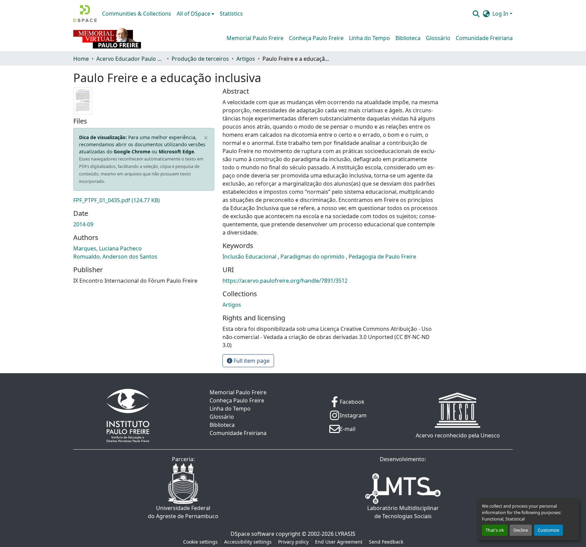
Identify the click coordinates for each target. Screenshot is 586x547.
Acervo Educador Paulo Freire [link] (130, 58)
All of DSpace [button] (193, 13)
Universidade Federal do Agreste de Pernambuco (183, 512)
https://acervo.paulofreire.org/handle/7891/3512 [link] (285, 280)
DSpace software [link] (252, 533)
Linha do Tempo (369, 38)
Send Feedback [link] (386, 542)
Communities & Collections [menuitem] (136, 13)
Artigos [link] (245, 58)
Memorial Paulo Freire (255, 38)
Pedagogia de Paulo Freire (382, 256)
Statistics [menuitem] (231, 13)
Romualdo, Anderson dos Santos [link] (115, 256)
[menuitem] (195, 14)
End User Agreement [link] (339, 542)
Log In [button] (501, 13)
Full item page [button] (251, 360)
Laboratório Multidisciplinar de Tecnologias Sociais (403, 512)
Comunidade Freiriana (484, 38)
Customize (548, 530)
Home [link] (81, 58)
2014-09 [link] (83, 224)
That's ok (495, 530)
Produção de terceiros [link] (200, 58)
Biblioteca (408, 38)
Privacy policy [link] (293, 542)
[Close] (206, 138)
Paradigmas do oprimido (313, 256)
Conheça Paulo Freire (316, 38)
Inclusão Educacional (250, 256)
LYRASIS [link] (345, 533)
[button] (85, 13)
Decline (520, 530)
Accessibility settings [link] (248, 542)
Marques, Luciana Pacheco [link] (107, 248)
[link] (143, 200)
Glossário (438, 38)
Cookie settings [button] (200, 542)
